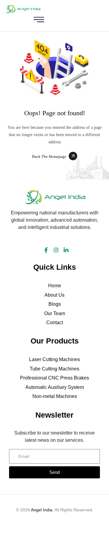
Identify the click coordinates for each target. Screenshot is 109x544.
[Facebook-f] (46, 250)
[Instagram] (56, 250)
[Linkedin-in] (66, 250)
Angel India (41, 509)
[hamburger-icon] (38, 20)
